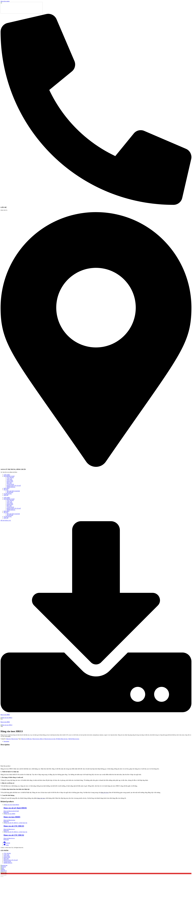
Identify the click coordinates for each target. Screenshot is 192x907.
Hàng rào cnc (11, 829)
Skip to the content (5, 1)
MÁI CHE (9, 483)
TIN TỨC (6, 489)
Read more (6, 812)
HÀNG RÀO (10, 481)
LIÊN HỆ (6, 495)
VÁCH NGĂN (10, 484)
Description (6, 741)
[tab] (97, 741)
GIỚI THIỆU (7, 474)
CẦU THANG (10, 477)
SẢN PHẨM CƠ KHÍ (9, 476)
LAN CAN (9, 479)
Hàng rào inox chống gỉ (38, 738)
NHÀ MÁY (6, 488)
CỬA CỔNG (10, 480)
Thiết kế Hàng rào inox (73, 738)
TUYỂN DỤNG (8, 493)
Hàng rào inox (14, 738)
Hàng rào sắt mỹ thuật (13, 811)
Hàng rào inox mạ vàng (49, 738)
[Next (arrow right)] (2, 876)
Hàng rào (8, 738)
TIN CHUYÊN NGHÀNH (13, 491)
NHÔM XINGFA (11, 487)
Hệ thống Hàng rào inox (62, 738)
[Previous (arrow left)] (1, 876)
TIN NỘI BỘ (10, 492)
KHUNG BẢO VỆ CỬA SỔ (14, 485)
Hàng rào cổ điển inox (26, 738)
